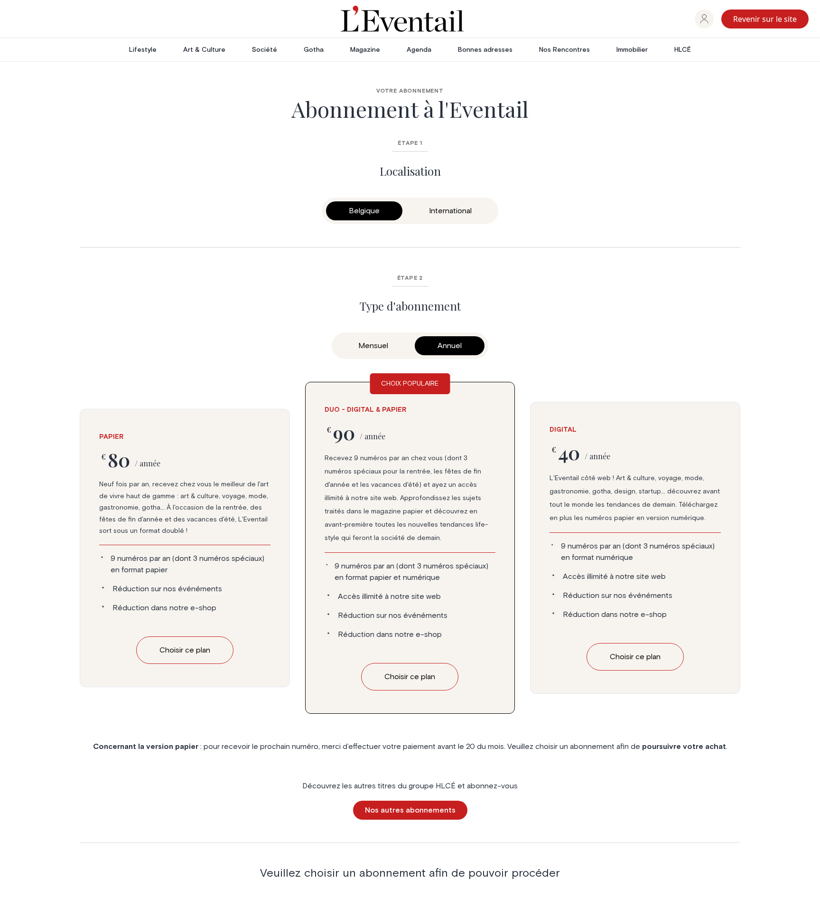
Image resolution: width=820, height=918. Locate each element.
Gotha (314, 50)
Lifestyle (143, 50)
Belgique (364, 211)
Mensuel (373, 346)
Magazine (365, 50)
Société (264, 50)
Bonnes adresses (485, 50)
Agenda (419, 50)
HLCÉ (682, 50)
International (450, 211)
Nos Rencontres (564, 50)
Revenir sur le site (765, 19)
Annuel (450, 346)
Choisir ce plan (184, 650)
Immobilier (632, 50)
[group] (704, 18)
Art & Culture (204, 50)
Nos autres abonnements (410, 810)
